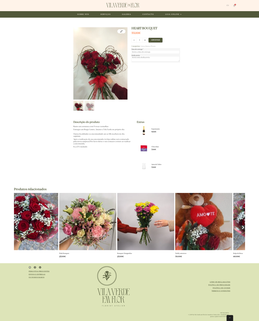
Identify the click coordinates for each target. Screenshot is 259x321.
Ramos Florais (150, 46)
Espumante (155, 129)
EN (228, 5)
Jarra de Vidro (156, 164)
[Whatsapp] (40, 267)
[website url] (122, 7)
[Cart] (234, 5)
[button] (173, 14)
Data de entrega (137, 49)
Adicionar (155, 40)
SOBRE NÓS (83, 14)
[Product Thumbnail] (121, 31)
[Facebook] (30, 267)
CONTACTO (148, 14)
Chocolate (155, 147)
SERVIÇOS (105, 14)
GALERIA (126, 14)
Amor (143, 46)
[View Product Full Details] (143, 136)
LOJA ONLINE (172, 14)
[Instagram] (35, 267)
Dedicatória (136, 55)
